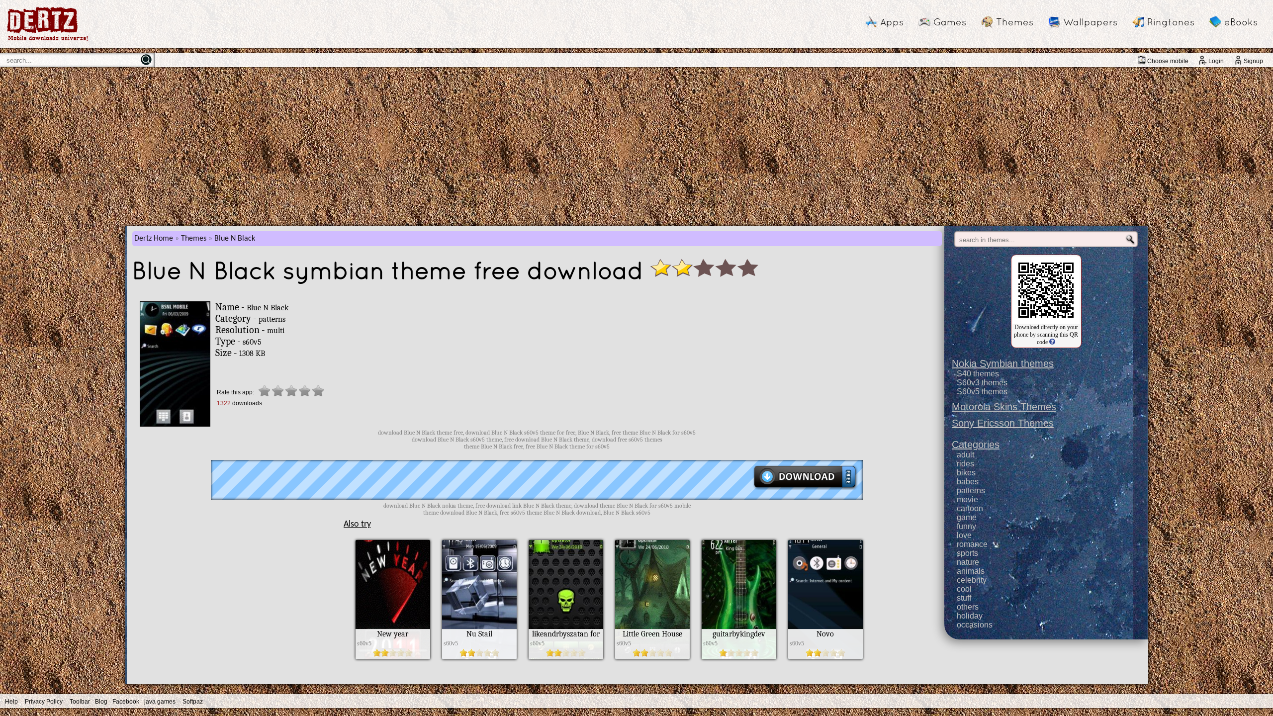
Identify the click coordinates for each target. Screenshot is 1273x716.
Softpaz (192, 701)
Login (1216, 61)
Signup (1253, 61)
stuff (964, 598)
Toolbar (80, 701)
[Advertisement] (636, 146)
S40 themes (978, 373)
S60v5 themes (982, 391)
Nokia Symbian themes (1003, 363)
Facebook (125, 701)
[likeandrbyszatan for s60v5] (566, 656)
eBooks (1241, 21)
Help (11, 701)
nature (968, 562)
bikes (966, 472)
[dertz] (48, 40)
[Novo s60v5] (825, 656)
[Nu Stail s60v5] (479, 656)
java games (160, 701)
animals (971, 571)
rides (965, 463)
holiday (970, 616)
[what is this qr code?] (1051, 342)
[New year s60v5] (393, 656)
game (967, 517)
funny (966, 526)
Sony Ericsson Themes (1003, 423)
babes (968, 481)
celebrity (972, 580)
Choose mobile (1167, 61)
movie (967, 499)
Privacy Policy (44, 701)
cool (964, 589)
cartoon (970, 508)
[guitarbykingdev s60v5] (739, 656)
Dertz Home (153, 239)
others (968, 607)
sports (967, 553)
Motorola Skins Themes (1004, 406)
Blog (101, 701)
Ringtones (1170, 21)
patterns (971, 490)
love (964, 535)
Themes (1014, 21)
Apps (892, 21)
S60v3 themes (982, 382)
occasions (975, 625)
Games (949, 21)
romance (972, 544)
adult (965, 454)
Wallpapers (1090, 21)
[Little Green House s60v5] (652, 656)
